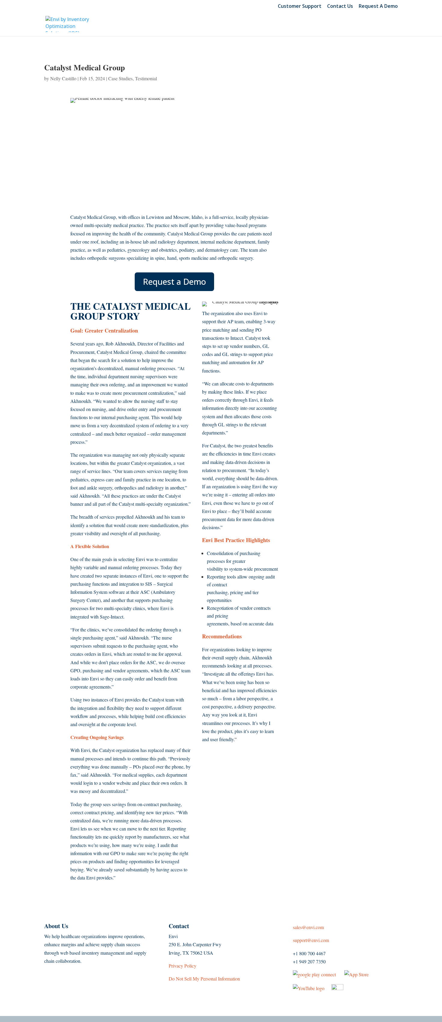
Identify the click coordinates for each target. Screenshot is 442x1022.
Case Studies (120, 78)
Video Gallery (290, 25)
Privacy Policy (183, 965)
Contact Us (340, 6)
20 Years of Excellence (359, 25)
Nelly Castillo (63, 78)
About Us (220, 25)
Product (182, 25)
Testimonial (146, 78)
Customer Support (299, 6)
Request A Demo (378, 6)
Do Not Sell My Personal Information (204, 978)
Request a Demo (174, 281)
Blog (251, 25)
